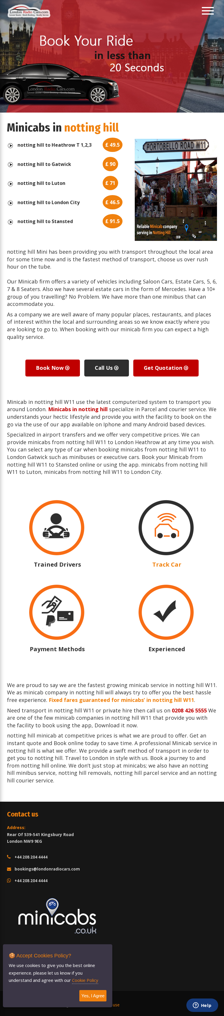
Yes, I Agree (92, 995)
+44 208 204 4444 (31, 857)
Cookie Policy (85, 980)
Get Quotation (164, 367)
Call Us (104, 367)
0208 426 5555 (189, 710)
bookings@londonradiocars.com (47, 869)
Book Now (50, 367)
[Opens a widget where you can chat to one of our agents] (202, 1006)
